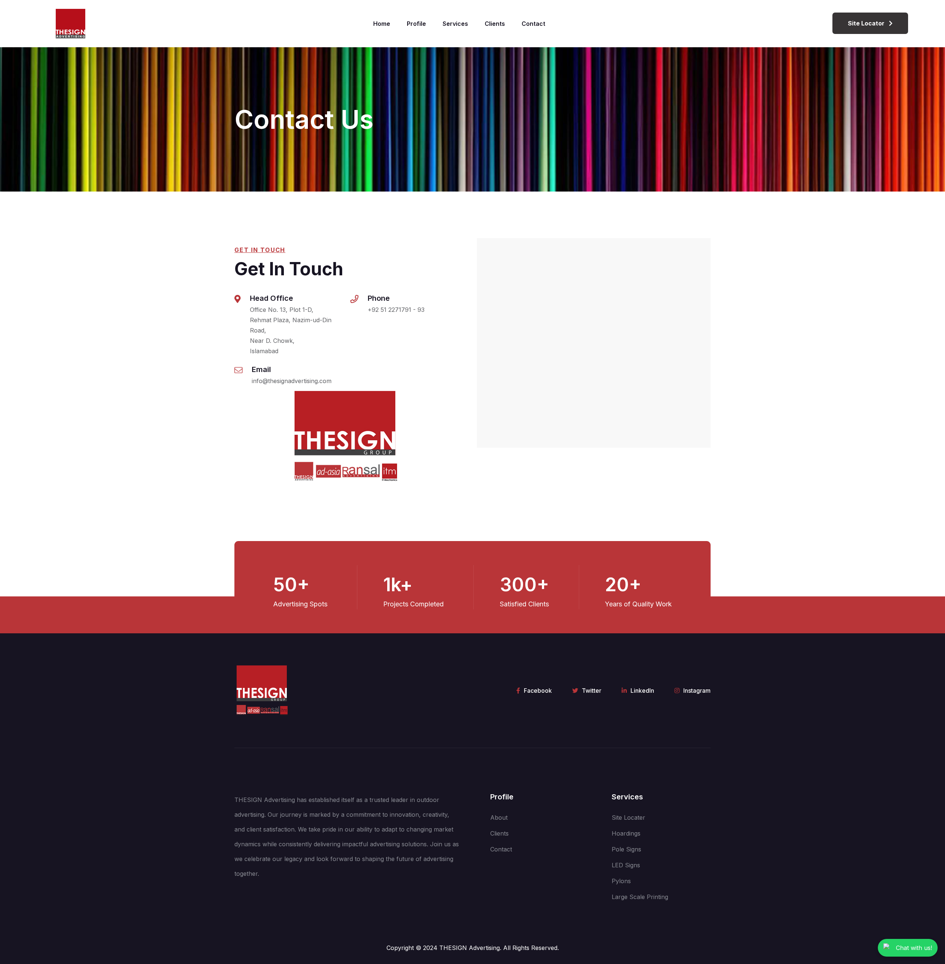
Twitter (591, 690)
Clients (495, 23)
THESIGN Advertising (469, 947)
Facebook (538, 690)
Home (381, 23)
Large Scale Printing (640, 897)
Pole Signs (626, 849)
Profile (416, 23)
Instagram (697, 690)
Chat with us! (914, 947)
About (499, 817)
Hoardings (626, 833)
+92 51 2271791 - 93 (396, 309)
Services (455, 23)
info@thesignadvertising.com (291, 381)
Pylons (621, 881)
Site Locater (628, 817)
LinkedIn (642, 690)
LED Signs (626, 865)
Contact (533, 23)
